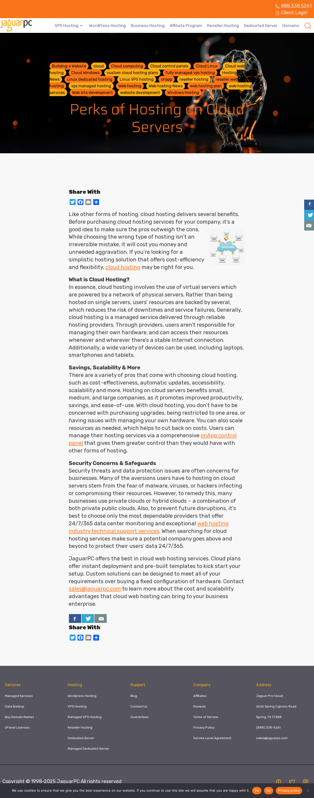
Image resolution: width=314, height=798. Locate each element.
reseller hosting (194, 79)
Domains (290, 25)
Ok (257, 790)
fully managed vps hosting (190, 72)
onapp (166, 79)
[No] (307, 790)
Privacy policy (289, 790)
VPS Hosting (66, 25)
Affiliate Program (186, 25)
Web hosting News (166, 86)
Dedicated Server (260, 25)
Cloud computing (127, 66)
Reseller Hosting (223, 25)
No (268, 790)
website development (140, 92)
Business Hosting (148, 25)
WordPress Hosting (107, 25)
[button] (308, 25)
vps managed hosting (91, 86)
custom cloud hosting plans (132, 72)
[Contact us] (100, 618)
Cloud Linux (207, 66)
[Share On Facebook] (75, 618)
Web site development (92, 92)
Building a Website (69, 66)
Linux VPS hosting (137, 79)
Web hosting (129, 86)
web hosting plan (206, 86)
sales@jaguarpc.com (95, 588)
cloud (98, 66)
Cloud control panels (169, 66)
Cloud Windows (85, 72)
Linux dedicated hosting (89, 79)
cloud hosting (122, 267)
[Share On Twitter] (88, 618)
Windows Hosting (183, 92)
